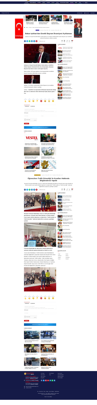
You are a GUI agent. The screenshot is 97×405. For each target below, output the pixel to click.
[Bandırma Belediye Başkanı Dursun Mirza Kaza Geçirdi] (32, 335)
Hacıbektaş (67, 257)
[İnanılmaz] (49, 99)
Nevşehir (67, 258)
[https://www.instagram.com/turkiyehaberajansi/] (46, 380)
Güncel (43, 2)
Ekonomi (48, 2)
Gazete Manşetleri (61, 374)
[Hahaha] (45, 99)
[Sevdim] (33, 99)
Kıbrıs (76, 2)
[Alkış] (29, 99)
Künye (44, 391)
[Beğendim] (25, 99)
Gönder (26, 123)
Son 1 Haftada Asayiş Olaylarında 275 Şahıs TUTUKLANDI (47, 341)
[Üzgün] (53, 99)
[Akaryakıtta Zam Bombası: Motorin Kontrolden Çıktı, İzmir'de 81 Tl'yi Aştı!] (48, 138)
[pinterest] (36, 41)
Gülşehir (59, 257)
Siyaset (53, 2)
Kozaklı (59, 258)
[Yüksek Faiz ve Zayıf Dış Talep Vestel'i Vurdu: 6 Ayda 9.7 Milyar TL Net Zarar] (32, 138)
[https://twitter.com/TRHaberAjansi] (44, 380)
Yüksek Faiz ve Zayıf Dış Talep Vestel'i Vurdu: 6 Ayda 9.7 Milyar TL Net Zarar (31, 144)
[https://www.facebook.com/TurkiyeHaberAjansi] (41, 380)
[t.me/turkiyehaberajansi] (54, 380)
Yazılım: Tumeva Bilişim (48, 396)
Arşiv (50, 374)
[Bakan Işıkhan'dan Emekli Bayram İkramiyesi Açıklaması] (40, 53)
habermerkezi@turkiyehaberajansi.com (32, 386)
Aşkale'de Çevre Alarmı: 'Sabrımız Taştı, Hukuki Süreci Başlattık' (31, 158)
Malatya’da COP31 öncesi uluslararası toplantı (46, 368)
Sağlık (57, 2)
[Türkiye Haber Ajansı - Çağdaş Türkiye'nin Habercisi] (29, 373)
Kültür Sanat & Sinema (64, 2)
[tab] (27, 106)
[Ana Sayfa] (24, 27)
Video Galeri (43, 374)
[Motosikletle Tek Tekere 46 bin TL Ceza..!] (32, 348)
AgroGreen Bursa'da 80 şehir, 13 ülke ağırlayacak (47, 355)
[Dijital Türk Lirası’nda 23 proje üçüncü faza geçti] (48, 164)
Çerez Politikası (51, 391)
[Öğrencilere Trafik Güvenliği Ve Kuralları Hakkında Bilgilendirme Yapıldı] (40, 201)
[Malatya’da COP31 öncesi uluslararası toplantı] (48, 361)
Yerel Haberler (51, 373)
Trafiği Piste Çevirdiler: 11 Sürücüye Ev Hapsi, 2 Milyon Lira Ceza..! (31, 368)
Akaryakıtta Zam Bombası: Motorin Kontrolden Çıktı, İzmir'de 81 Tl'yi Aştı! (48, 144)
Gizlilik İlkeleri (57, 391)
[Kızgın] (41, 99)
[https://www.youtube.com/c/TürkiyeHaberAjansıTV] (48, 380)
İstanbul (39, 2)
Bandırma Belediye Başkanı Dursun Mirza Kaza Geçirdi (31, 341)
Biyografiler (42, 377)
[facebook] (25, 41)
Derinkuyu (59, 255)
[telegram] (32, 41)
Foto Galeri (42, 373)
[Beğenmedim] (37, 99)
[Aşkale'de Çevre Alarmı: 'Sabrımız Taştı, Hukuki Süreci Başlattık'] (32, 151)
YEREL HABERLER (33, 2)
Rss (37, 391)
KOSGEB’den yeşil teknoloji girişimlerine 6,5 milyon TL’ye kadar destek (48, 158)
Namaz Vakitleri (60, 377)
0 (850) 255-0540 (28, 387)
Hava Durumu (60, 373)
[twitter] (27, 41)
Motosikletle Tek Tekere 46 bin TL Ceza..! (31, 355)
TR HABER (26, 2)
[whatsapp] (29, 41)
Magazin (71, 2)
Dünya (80, 2)
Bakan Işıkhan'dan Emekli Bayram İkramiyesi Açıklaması (41, 27)
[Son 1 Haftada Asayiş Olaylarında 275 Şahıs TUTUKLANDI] (48, 335)
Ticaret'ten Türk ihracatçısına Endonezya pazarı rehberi (30, 171)
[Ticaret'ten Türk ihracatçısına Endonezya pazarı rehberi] (32, 164)
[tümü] (83, 2)
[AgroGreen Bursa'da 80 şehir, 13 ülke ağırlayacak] (48, 348)
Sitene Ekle (41, 391)
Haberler (27, 27)
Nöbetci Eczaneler (61, 376)
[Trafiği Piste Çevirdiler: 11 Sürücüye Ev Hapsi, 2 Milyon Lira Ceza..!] (32, 361)
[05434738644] (52, 380)
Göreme (67, 255)
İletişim (47, 391)
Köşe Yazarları (43, 376)
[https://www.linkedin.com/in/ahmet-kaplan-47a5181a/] (50, 380)
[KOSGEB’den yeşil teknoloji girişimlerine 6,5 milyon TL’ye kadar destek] (48, 151)
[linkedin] (34, 41)
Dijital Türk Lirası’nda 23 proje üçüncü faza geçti (47, 171)
